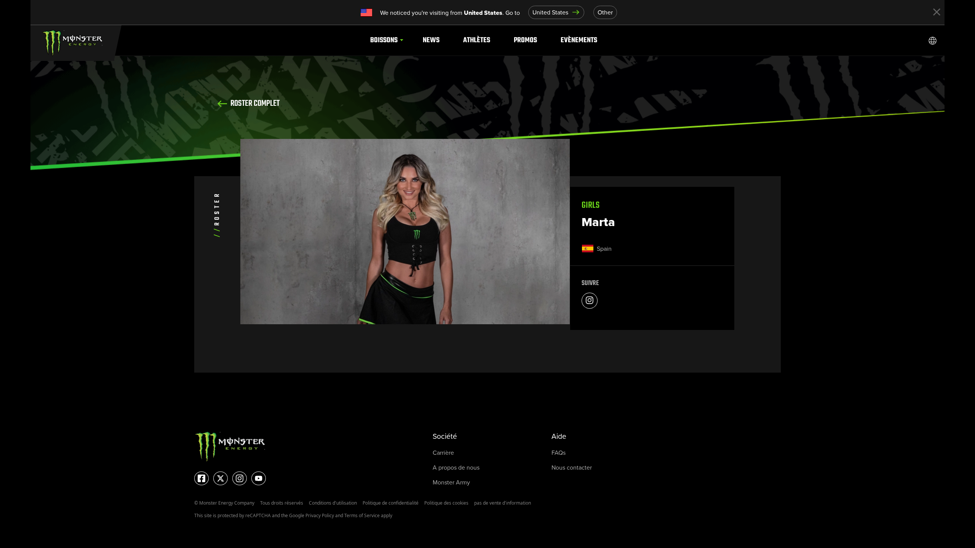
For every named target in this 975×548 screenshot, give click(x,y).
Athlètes (476, 40)
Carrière (443, 452)
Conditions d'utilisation (333, 503)
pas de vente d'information (502, 503)
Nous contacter (571, 467)
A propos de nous (456, 467)
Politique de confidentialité (391, 503)
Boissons (384, 40)
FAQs (558, 452)
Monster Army (451, 482)
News (431, 40)
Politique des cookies (446, 503)
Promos (525, 40)
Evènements (579, 40)
